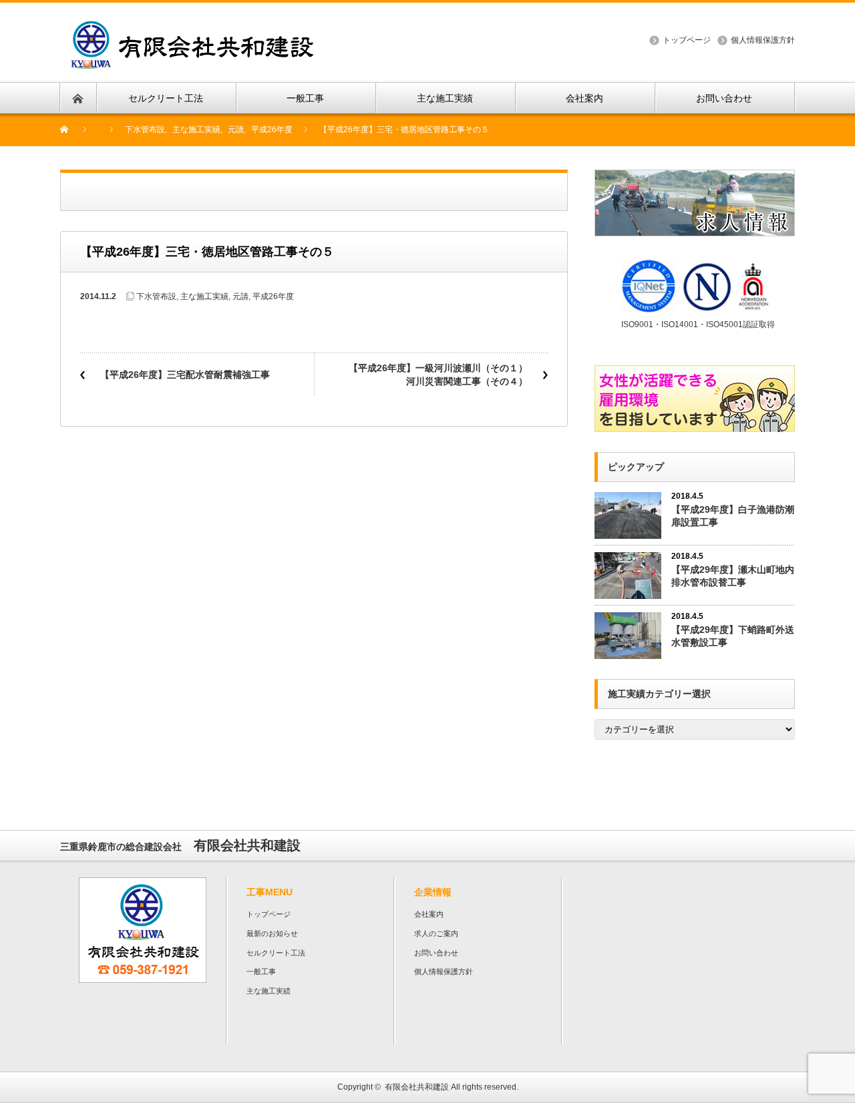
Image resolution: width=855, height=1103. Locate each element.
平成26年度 (273, 296)
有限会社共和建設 (417, 1087)
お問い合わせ (436, 953)
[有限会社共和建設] (192, 28)
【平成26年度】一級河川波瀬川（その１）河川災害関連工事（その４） (438, 375)
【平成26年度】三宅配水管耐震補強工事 (185, 374)
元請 (240, 296)
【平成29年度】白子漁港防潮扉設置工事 (732, 515)
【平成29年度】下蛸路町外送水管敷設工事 (732, 636)
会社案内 (429, 914)
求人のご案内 (436, 933)
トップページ (687, 40)
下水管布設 (156, 296)
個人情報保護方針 (763, 40)
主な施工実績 (204, 296)
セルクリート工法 (275, 953)
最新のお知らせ (272, 933)
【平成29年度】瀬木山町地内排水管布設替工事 (732, 576)
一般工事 (261, 971)
